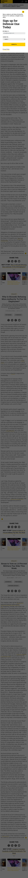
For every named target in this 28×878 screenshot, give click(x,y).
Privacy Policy (6, 49)
